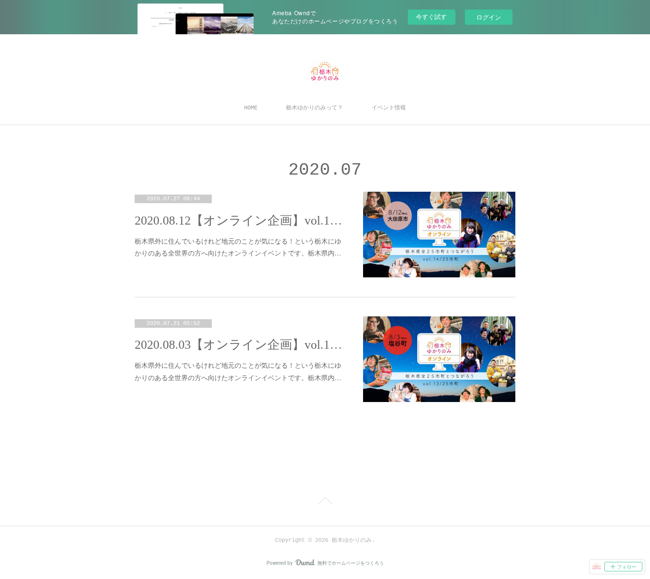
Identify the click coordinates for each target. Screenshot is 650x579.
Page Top (325, 502)
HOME (250, 108)
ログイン (488, 16)
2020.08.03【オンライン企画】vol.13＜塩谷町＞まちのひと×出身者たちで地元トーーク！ (239, 345)
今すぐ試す (431, 16)
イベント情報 (389, 108)
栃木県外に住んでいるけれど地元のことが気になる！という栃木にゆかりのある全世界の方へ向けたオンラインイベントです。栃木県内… (238, 246)
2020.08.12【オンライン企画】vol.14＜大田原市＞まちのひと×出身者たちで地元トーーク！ (239, 220)
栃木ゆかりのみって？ (314, 108)
